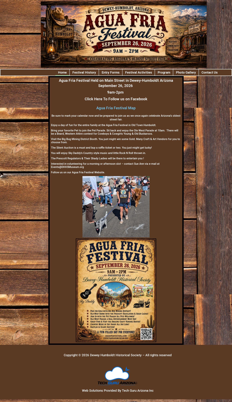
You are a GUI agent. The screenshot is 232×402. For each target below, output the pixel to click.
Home (62, 72)
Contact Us (210, 72)
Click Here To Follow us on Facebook (116, 99)
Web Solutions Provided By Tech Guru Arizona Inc (118, 390)
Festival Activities (138, 72)
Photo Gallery (186, 72)
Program (164, 72)
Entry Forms (110, 72)
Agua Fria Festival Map (116, 108)
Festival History (84, 72)
